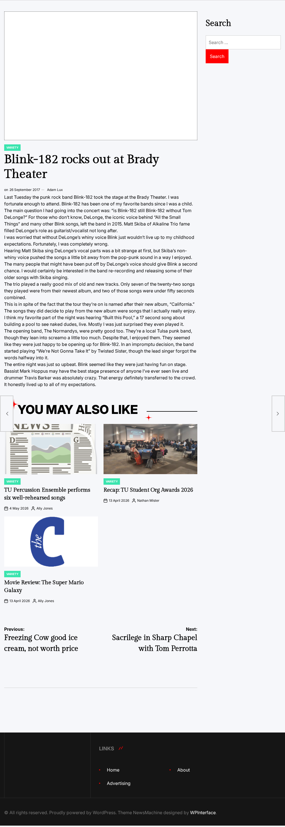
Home (113, 770)
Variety (12, 147)
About (183, 770)
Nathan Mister (148, 500)
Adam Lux (55, 190)
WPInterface (203, 812)
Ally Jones (44, 508)
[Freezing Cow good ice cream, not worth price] (6, 414)
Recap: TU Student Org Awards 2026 (148, 490)
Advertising (119, 783)
